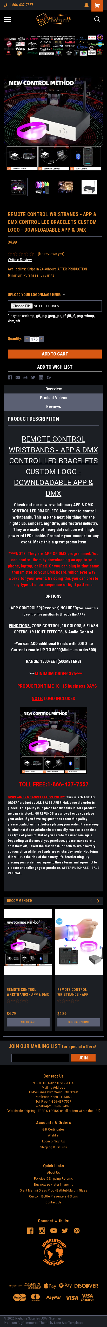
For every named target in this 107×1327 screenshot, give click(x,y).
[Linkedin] (41, 377)
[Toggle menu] (7, 19)
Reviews (53, 406)
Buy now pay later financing (53, 1184)
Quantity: (15, 339)
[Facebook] (10, 377)
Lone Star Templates (68, 1323)
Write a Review (20, 260)
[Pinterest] (49, 377)
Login (46, 1141)
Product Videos (53, 397)
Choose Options (78, 1022)
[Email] (18, 377)
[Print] (25, 377)
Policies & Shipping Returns (53, 1178)
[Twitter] (33, 377)
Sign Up (59, 1141)
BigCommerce (28, 1323)
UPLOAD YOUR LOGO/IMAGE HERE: (36, 295)
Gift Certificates (53, 1129)
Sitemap (55, 1318)
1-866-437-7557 (21, 5)
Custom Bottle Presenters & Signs (53, 1196)
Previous (8, 123)
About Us (53, 1172)
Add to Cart (28, 1022)
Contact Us (53, 1202)
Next (99, 123)
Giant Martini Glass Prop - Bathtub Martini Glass (53, 1190)
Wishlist (53, 1135)
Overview (53, 388)
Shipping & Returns (53, 1147)
